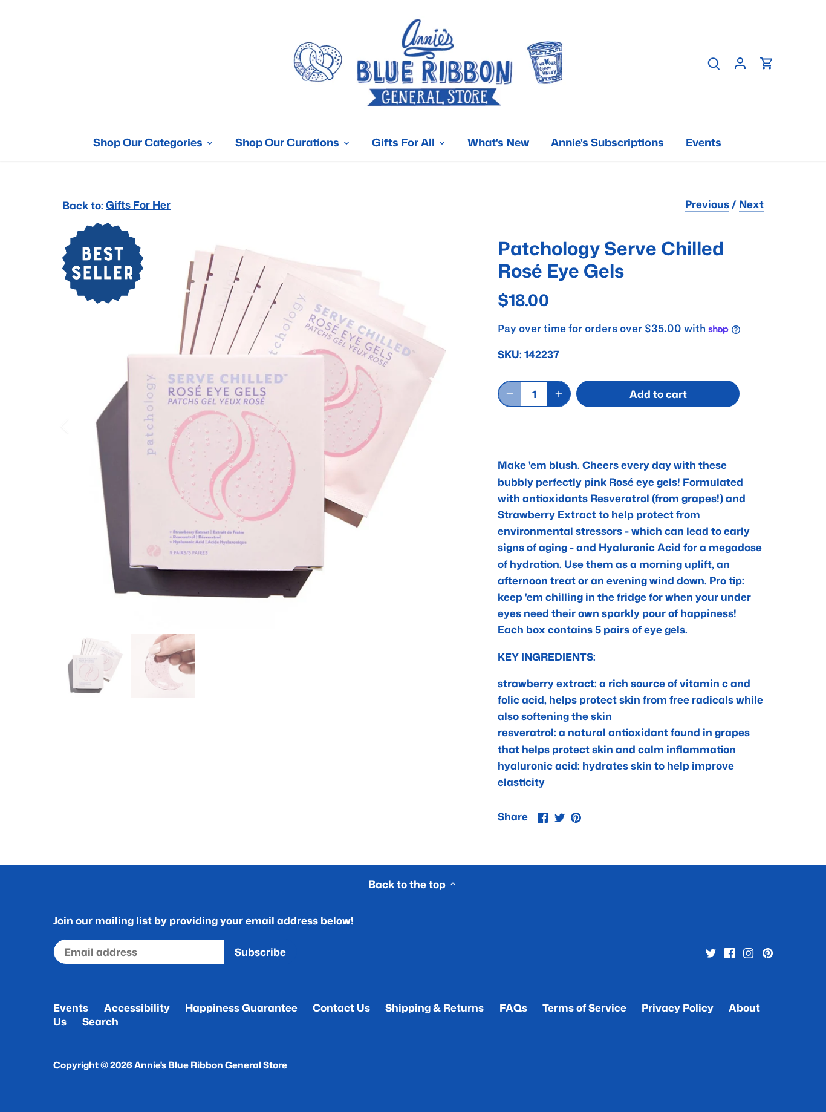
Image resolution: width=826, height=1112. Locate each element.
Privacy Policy (678, 1007)
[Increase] (558, 394)
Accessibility (137, 1007)
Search (100, 1021)
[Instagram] (748, 952)
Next (751, 204)
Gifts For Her (138, 204)
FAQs (513, 1007)
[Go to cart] (766, 62)
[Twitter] (711, 952)
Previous (707, 204)
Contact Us (341, 1007)
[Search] (713, 62)
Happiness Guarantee (241, 1007)
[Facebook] (729, 952)
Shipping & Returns (434, 1007)
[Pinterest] (768, 952)
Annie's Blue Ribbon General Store (210, 1064)
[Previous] (80, 426)
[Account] (740, 62)
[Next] (450, 426)
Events (70, 1007)
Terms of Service (584, 1007)
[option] (265, 426)
